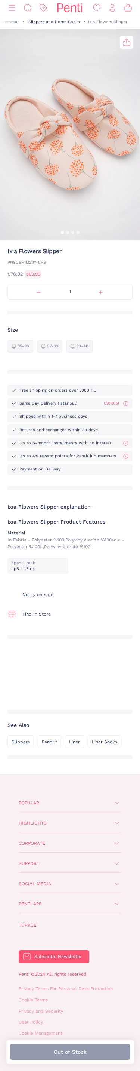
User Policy (31, 1022)
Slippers (21, 742)
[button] (62, 232)
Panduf (49, 742)
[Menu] (11, 8)
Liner (74, 742)
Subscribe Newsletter (58, 956)
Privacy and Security (41, 1011)
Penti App (30, 903)
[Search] (27, 8)
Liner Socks (104, 742)
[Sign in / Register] (112, 8)
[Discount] (43, 8)
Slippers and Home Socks (54, 21)
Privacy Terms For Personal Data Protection (66, 988)
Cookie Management (40, 1033)
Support (29, 863)
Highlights (33, 823)
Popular (29, 802)
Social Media (35, 883)
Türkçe (28, 925)
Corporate (32, 843)
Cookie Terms (33, 1000)
